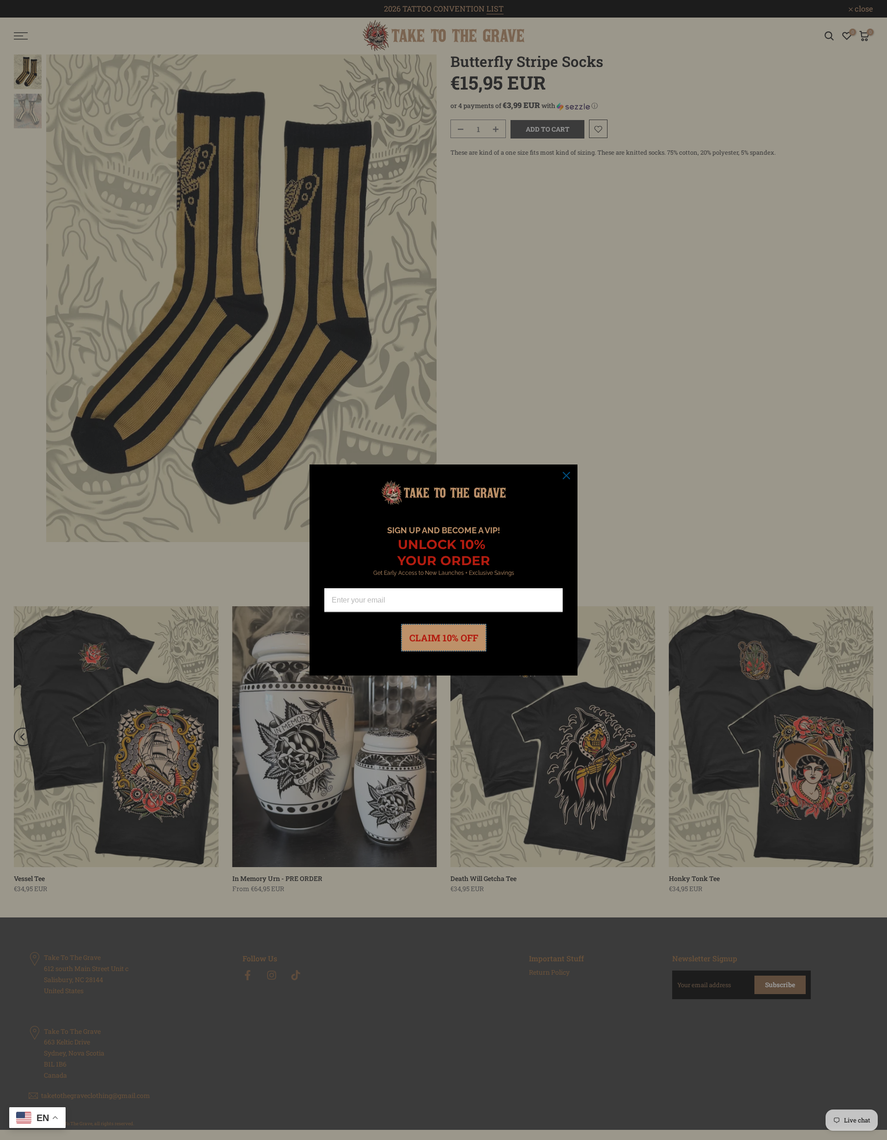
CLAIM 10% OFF (443, 638)
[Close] (566, 475)
